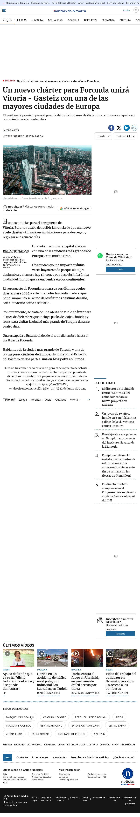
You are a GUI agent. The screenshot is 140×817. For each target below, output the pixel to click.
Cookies (74, 797)
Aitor (119, 717)
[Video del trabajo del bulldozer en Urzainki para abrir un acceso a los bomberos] (121, 658)
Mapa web (63, 777)
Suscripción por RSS (97, 777)
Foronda (36, 399)
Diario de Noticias (40, 774)
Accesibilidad (99, 797)
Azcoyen (99, 734)
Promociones (40, 757)
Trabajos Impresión (97, 774)
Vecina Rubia (14, 734)
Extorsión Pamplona (85, 725)
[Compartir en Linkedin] (127, 128)
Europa (22, 399)
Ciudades (60, 399)
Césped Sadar (117, 725)
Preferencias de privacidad (130, 800)
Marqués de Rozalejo (20, 717)
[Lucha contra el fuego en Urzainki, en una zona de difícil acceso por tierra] (87, 658)
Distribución (64, 774)
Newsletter (60, 757)
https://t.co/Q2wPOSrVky (50, 384)
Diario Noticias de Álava (13, 777)
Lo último (104, 382)
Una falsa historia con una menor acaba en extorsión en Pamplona (58, 81)
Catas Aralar (40, 734)
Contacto (22, 757)
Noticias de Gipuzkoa (41, 777)
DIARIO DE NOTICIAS (48, 693)
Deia (5, 774)
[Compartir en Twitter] (119, 128)
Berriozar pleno (51, 725)
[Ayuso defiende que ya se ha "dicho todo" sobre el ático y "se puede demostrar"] (18, 658)
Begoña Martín (11, 130)
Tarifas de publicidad (68, 779)
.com (7, 757)
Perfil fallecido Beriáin (91, 717)
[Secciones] (4, 10)
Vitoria (74, 399)
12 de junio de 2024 (73, 388)
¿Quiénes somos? (124, 757)
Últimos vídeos (18, 645)
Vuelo (48, 399)
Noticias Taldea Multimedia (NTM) (15, 781)
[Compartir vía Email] (134, 128)
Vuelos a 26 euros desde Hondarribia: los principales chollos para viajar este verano (15, 262)
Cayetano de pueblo (71, 734)
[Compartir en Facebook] (111, 128)
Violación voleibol (18, 725)
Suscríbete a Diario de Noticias (90, 757)
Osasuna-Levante (54, 717)
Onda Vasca (37, 779)
